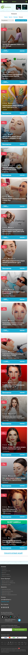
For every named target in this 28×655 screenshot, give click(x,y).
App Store (5, 617)
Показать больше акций (13, 553)
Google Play (13, 617)
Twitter (6, 607)
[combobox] (7, 20)
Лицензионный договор (7, 591)
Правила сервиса (6, 574)
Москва (14, 1)
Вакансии (4, 572)
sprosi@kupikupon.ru (6, 599)
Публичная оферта (6, 593)
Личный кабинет (26, 1)
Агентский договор (6, 589)
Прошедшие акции (6, 584)
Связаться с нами (5, 601)
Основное (4, 569)
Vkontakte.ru (4, 607)
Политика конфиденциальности (9, 594)
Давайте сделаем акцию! (7, 581)
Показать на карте (20, 20)
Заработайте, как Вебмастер (8, 582)
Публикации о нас (6, 570)
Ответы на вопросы (6, 576)
